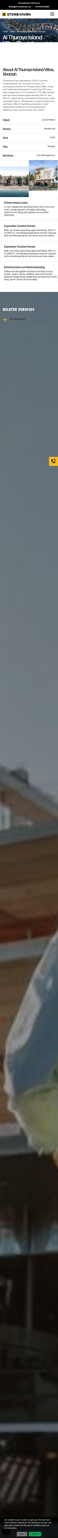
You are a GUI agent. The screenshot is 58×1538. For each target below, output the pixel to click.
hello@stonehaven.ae (20, 6)
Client (6, 120)
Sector (7, 129)
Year (5, 137)
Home (5, 32)
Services (8, 155)
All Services (17, 319)
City (5, 146)
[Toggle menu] (52, 14)
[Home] (16, 14)
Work (12, 32)
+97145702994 (42, 6)
